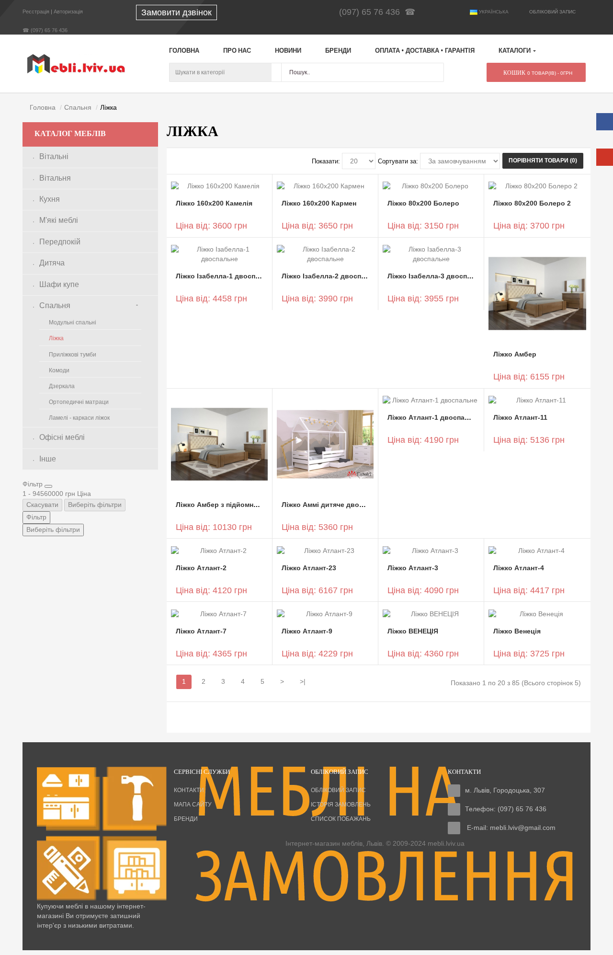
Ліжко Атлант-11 (520, 417)
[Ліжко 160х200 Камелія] (219, 186)
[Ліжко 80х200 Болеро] (431, 186)
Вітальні (53, 156)
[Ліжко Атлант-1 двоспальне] (431, 400)
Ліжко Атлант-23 (309, 568)
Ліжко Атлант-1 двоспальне (434, 417)
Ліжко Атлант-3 (412, 568)
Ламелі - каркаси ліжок (79, 417)
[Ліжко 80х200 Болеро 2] (537, 186)
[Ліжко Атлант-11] (537, 400)
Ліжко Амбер (514, 354)
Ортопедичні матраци (79, 402)
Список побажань (341, 819)
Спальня (54, 305)
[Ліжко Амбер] (537, 293)
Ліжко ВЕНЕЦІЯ (412, 631)
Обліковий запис (338, 790)
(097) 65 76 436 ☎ (379, 12)
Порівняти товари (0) (543, 160)
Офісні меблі (62, 437)
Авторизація (68, 11)
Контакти (189, 790)
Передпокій (59, 242)
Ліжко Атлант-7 (201, 631)
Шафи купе (59, 284)
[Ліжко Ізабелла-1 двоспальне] (219, 254)
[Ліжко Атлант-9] (325, 613)
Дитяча (52, 263)
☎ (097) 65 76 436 (45, 30)
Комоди (59, 370)
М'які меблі (58, 220)
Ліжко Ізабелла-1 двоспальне (225, 276)
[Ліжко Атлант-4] (537, 550)
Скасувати (42, 504)
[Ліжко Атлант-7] (219, 613)
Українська (493, 11)
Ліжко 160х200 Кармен (319, 203)
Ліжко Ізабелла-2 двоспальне (331, 276)
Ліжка (56, 338)
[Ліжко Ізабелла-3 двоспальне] (431, 254)
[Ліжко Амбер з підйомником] (219, 443)
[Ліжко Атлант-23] (325, 550)
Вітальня (55, 178)
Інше (47, 459)
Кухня (49, 199)
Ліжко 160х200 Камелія (214, 203)
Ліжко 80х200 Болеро (423, 203)
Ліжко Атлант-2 (201, 568)
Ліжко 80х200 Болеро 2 (532, 203)
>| (303, 681)
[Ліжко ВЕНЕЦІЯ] (431, 613)
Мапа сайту (193, 804)
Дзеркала (62, 386)
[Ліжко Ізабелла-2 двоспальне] (325, 254)
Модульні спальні (72, 322)
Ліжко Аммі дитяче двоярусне (332, 504)
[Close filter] (48, 486)
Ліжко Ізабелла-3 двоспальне (437, 276)
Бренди (186, 819)
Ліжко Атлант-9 (307, 631)
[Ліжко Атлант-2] (219, 550)
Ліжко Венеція (517, 631)
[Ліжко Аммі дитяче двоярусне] (325, 443)
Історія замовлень (341, 804)
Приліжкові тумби (72, 354)
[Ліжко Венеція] (537, 613)
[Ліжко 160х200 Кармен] (325, 186)
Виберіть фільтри (95, 504)
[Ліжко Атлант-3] (431, 550)
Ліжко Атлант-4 (518, 568)
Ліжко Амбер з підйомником (223, 504)
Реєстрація (36, 11)
